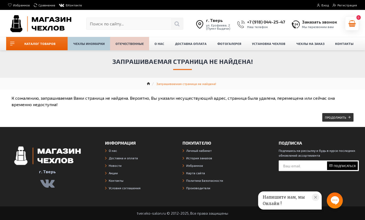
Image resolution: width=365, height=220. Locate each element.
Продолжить (335, 117)
